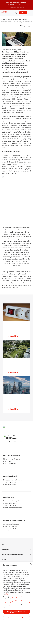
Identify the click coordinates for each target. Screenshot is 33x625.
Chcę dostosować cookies (16, 618)
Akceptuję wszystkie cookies (16, 612)
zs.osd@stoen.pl (8, 531)
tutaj (6, 594)
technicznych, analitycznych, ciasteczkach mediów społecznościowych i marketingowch (16, 603)
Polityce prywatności (16, 597)
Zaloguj (23, 13)
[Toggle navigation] (29, 13)
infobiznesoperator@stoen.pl (12, 508)
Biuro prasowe (6, 19)
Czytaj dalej (14, 336)
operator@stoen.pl (9, 484)
